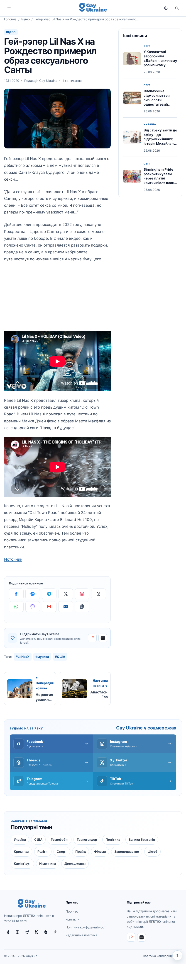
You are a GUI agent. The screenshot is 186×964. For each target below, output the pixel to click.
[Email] (65, 606)
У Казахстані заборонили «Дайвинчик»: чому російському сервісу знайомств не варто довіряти (160, 63)
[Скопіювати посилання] (82, 606)
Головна (10, 19)
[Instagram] (82, 594)
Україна (150, 124)
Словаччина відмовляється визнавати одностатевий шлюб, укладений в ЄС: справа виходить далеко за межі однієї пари (160, 106)
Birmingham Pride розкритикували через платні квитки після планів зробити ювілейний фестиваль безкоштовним (160, 182)
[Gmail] (49, 606)
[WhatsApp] (16, 606)
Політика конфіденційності (86, 927)
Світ (147, 46)
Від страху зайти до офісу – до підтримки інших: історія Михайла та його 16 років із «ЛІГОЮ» (160, 141)
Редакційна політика (81, 935)
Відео (25, 19)
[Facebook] (16, 594)
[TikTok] (55, 932)
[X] (65, 594)
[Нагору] (177, 955)
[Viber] (32, 606)
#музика (42, 657)
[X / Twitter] (36, 932)
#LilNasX (22, 657)
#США (60, 657)
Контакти (72, 919)
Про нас (72, 911)
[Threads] (98, 594)
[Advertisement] (57, 299)
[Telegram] (49, 594)
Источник (13, 559)
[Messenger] (32, 594)
